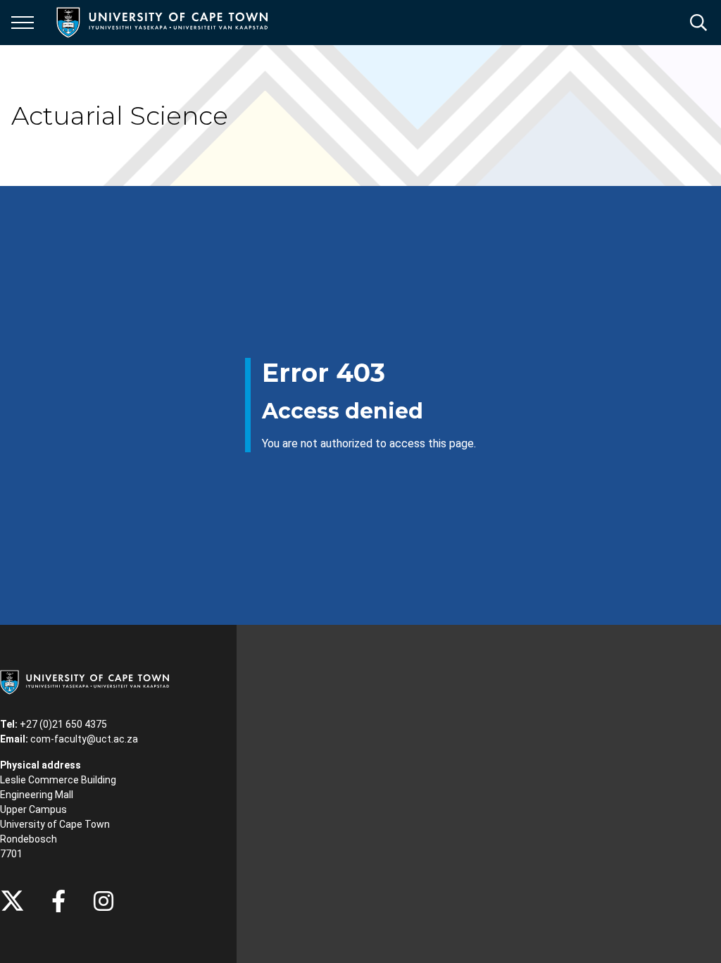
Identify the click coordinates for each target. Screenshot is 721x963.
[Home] (84, 681)
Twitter (12, 901)
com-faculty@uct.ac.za (84, 739)
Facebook (58, 901)
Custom (103, 901)
